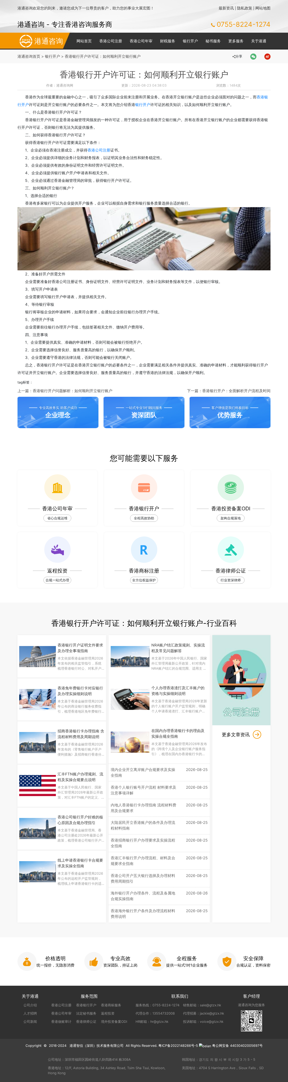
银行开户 (190, 41)
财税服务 (167, 41)
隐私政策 (244, 8)
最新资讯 (226, 8)
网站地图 (263, 8)
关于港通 (258, 41)
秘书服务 (213, 41)
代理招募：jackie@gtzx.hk (203, 1013)
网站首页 (84, 41)
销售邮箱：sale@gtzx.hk (202, 1005)
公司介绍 (30, 1005)
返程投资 (107, 1013)
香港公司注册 (110, 41)
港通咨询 (48, 41)
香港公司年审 (141, 41)
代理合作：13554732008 (155, 1013)
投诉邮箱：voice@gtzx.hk (203, 1021)
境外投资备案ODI (114, 1021)
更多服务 (236, 41)
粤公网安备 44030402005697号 (237, 1045)
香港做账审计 (61, 1021)
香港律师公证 (86, 1021)
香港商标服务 (111, 1005)
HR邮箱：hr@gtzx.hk (152, 1021)
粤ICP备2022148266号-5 (178, 1045)
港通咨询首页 (28, 56)
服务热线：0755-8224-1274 (157, 1005)
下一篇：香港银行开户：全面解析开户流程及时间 (229, 391)
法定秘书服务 (86, 1013)
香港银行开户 (86, 1005)
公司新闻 (30, 1021)
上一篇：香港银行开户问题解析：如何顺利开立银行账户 (64, 391)
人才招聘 (30, 1013)
